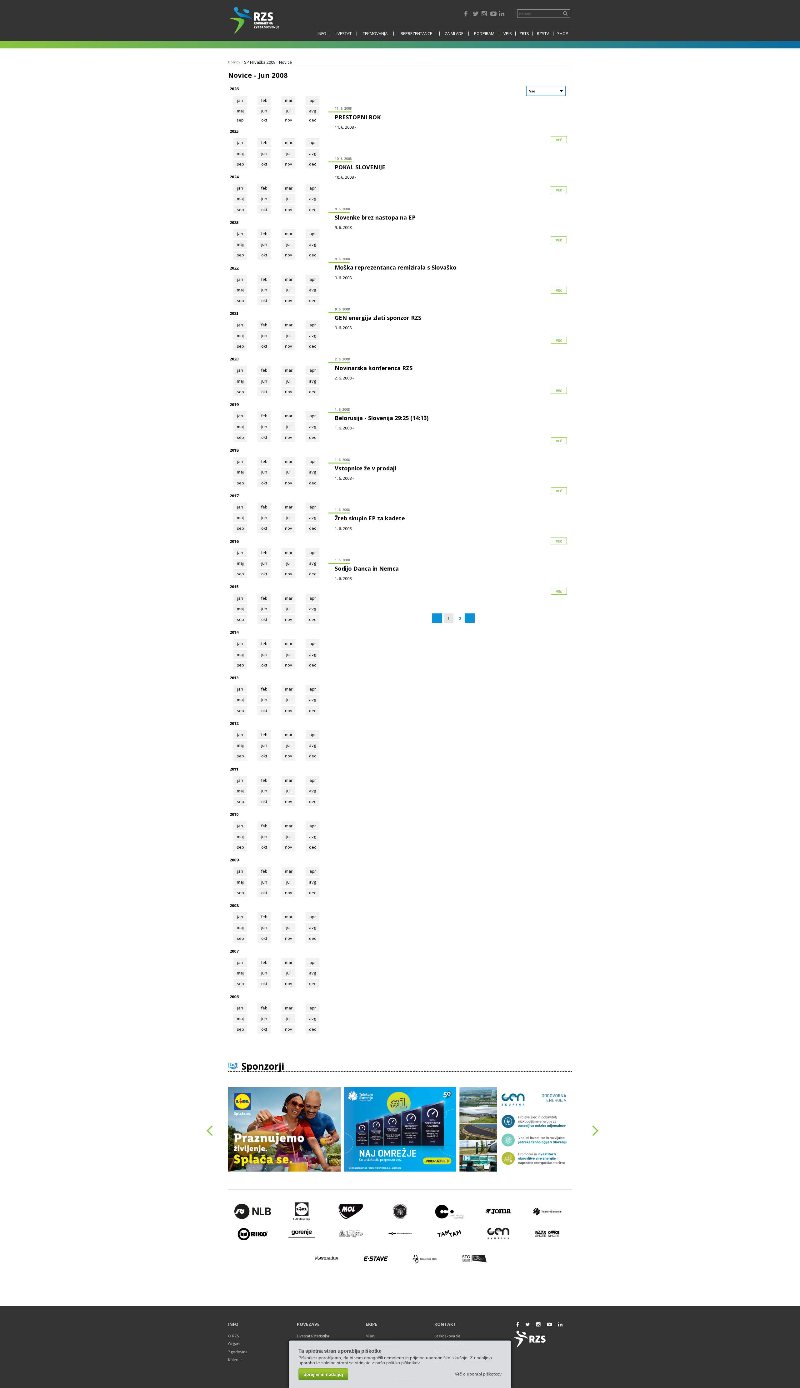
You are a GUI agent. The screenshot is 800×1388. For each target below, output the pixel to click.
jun (264, 111)
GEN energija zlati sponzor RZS (378, 317)
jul (288, 111)
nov (288, 164)
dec (312, 164)
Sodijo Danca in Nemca (367, 568)
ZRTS (524, 34)
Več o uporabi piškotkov (478, 1373)
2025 (234, 131)
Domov (234, 62)
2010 (234, 814)
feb (264, 100)
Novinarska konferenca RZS (373, 368)
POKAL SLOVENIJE (360, 167)
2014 (234, 632)
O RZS (233, 1336)
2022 (234, 268)
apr (312, 100)
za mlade (454, 34)
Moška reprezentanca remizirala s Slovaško (396, 267)
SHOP (562, 34)
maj (240, 111)
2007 (234, 951)
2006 (234, 996)
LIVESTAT (343, 34)
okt (264, 164)
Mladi (370, 1336)
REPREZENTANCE (416, 34)
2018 (234, 450)
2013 (234, 678)
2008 (234, 905)
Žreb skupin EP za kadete (370, 518)
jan (240, 100)
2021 (234, 313)
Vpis (507, 34)
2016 (234, 541)
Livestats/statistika (313, 1336)
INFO (322, 34)
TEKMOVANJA (375, 34)
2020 (234, 359)
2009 (234, 860)
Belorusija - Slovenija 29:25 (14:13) (381, 418)
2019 (234, 404)
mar (288, 100)
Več (559, 140)
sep (240, 164)
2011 (234, 769)
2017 (234, 495)
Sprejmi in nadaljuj (323, 1374)
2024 (234, 177)
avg (312, 111)
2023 (234, 222)
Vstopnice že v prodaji (365, 468)
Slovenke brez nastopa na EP (375, 217)
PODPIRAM (484, 34)
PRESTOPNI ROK (358, 117)
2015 (234, 586)
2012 (234, 723)
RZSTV (543, 34)
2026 (234, 89)
